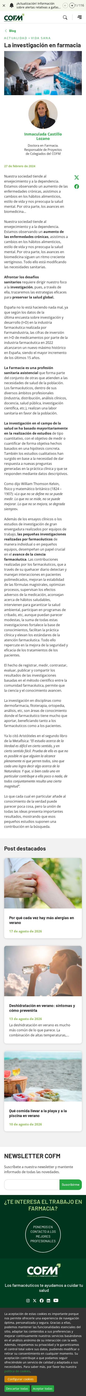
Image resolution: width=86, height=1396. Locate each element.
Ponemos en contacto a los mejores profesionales (43, 1234)
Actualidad (15, 38)
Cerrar (3, 5)
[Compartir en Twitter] (76, 177)
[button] (72, 5)
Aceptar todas (42, 1389)
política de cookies (17, 1371)
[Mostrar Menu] (77, 17)
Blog (12, 31)
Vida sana (41, 38)
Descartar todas (17, 1389)
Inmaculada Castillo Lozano (43, 136)
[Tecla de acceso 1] (14, 18)
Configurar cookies (21, 1379)
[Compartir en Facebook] (76, 186)
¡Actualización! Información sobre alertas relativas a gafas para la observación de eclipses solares (38, 5)
